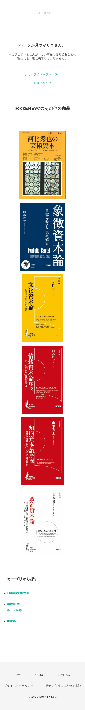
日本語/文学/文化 (18, 593)
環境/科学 (13, 604)
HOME (17, 675)
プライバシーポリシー (19, 685)
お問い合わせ (42, 83)
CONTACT (64, 675)
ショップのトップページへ (42, 74)
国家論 (11, 621)
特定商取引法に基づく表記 (63, 685)
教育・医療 (14, 610)
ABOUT (40, 675)
